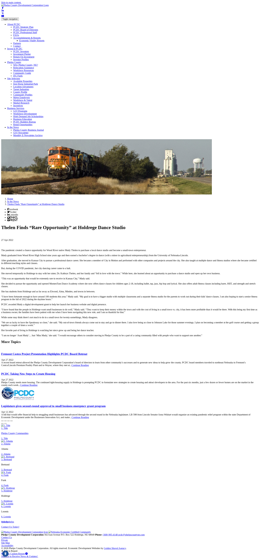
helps (7, 521)
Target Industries (21, 89)
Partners (17, 43)
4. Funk (5, 475)
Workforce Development (25, 113)
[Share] (5, 420)
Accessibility (7, 545)
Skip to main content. (11, 2)
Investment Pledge (22, 54)
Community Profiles (22, 94)
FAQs (16, 35)
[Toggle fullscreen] (8, 420)
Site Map (5, 543)
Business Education (22, 119)
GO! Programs (20, 111)
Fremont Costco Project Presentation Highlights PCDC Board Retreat (44, 354)
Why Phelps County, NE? (25, 65)
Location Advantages (23, 86)
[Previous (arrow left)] (2, 423)
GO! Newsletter (20, 132)
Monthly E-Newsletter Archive (28, 135)
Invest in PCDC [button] (14, 48)
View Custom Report (14, 553)
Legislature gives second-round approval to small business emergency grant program (53, 406)
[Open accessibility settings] (5, 554)
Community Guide (22, 73)
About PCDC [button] (13, 24)
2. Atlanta (5, 444)
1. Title (4, 428)
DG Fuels (18, 76)
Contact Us (6, 537)
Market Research (21, 103)
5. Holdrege (6, 490)
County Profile (20, 92)
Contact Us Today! (10, 527)
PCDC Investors (21, 51)
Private (4, 540)
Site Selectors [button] (13, 78)
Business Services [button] (15, 108)
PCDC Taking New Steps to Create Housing (28, 373)
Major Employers (21, 97)
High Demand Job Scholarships (28, 116)
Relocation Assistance (23, 67)
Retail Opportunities (22, 124)
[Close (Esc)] (2, 420)
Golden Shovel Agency (115, 548)
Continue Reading (80, 365)
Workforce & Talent (22, 100)
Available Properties (22, 81)
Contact (17, 46)
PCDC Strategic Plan (23, 27)
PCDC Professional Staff (25, 32)
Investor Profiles (21, 59)
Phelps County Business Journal (28, 130)
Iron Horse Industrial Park (25, 84)
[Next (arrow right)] (5, 423)
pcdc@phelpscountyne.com (131, 534)
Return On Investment (23, 57)
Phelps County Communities (14, 433)
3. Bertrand (6, 459)
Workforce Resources (23, 70)
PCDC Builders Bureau (24, 122)
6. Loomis (6, 506)
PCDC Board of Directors (25, 29)
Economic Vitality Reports (31, 40)
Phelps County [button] (14, 62)
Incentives (18, 105)
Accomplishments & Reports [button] (27, 38)
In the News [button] (13, 127)
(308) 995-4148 (110, 534)
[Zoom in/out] (11, 420)
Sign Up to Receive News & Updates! (19, 556)
